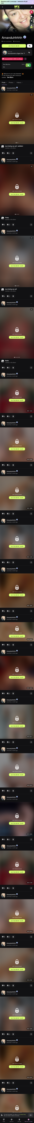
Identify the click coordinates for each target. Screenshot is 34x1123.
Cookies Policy (23, 1114)
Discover (12, 1121)
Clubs (4, 1121)
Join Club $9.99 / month (17, 123)
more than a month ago (12, 90)
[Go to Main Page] (17, 7)
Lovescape (13, 1)
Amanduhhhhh (11, 88)
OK (30, 1115)
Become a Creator (29, 1121)
